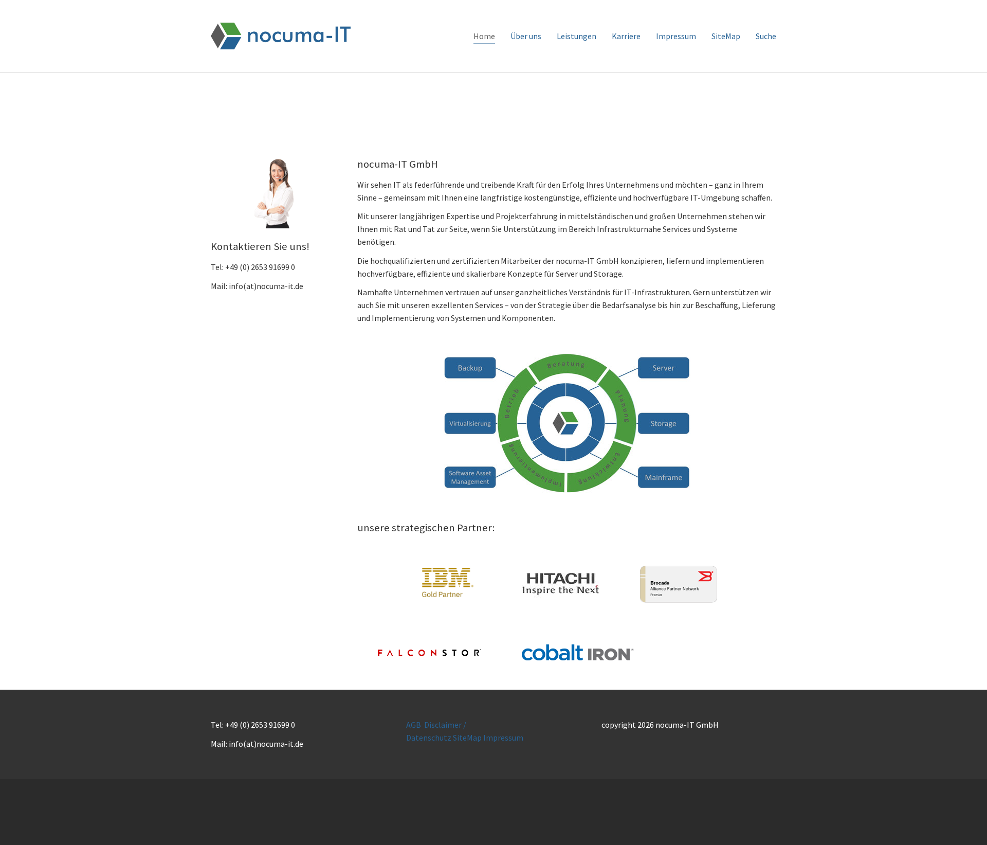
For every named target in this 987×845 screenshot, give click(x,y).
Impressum (503, 737)
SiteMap (467, 737)
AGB (413, 725)
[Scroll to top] (964, 822)
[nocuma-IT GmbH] (281, 36)
